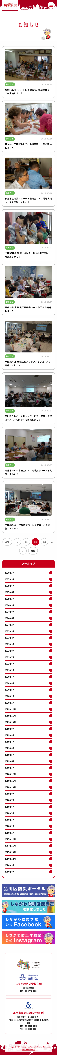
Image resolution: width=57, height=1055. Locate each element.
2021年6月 (10, 663)
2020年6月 (10, 683)
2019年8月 (10, 735)
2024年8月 (10, 611)
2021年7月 (10, 657)
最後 (33, 550)
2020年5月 (10, 689)
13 (44, 541)
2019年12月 (10, 709)
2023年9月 (10, 631)
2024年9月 (10, 605)
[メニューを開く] (51, 5)
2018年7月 (10, 800)
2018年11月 (10, 780)
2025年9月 (10, 579)
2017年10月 (10, 852)
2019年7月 (10, 741)
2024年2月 (10, 624)
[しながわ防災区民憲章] (28, 906)
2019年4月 (10, 761)
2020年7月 (10, 676)
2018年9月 (10, 793)
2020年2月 (10, 696)
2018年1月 (10, 832)
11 (26, 541)
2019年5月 (10, 754)
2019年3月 (10, 767)
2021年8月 (10, 650)
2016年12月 (10, 858)
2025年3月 (10, 598)
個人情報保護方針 (28, 1049)
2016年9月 (10, 865)
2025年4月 (10, 592)
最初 (7, 541)
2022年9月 (10, 644)
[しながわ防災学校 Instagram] (28, 937)
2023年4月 (10, 637)
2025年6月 (10, 585)
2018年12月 (10, 774)
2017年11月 (10, 845)
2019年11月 (10, 715)
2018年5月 (10, 813)
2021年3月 (10, 670)
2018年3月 (10, 819)
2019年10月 (10, 722)
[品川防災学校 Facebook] (28, 922)
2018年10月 (10, 787)
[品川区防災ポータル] (28, 890)
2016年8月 (10, 871)
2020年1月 (10, 702)
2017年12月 (10, 839)
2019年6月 (10, 748)
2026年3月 (10, 572)
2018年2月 (10, 826)
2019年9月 (10, 728)
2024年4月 (10, 618)
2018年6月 (10, 806)
